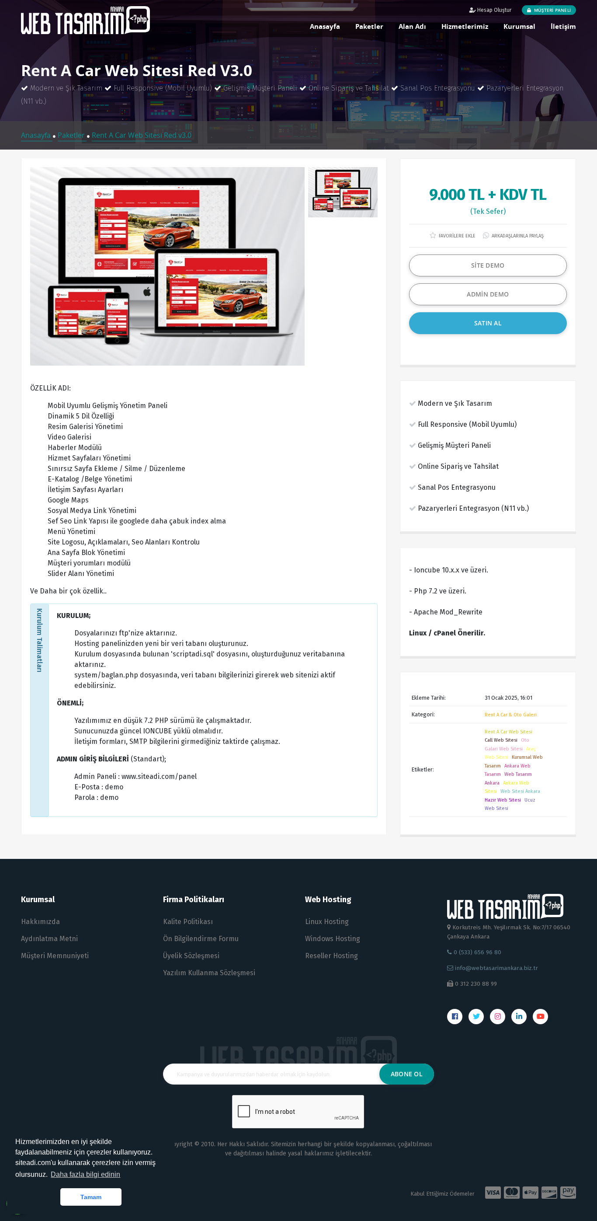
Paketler (369, 26)
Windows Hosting (332, 939)
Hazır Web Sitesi (503, 800)
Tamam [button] (90, 1196)
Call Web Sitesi (501, 740)
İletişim (563, 26)
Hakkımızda (40, 921)
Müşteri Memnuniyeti (55, 956)
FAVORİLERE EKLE (456, 236)
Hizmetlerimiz (464, 26)
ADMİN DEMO (488, 294)
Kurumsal (519, 26)
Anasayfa (325, 26)
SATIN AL (488, 323)
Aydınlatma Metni (49, 939)
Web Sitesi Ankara (520, 791)
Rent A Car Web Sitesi (508, 732)
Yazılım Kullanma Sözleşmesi (209, 973)
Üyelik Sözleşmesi (191, 956)
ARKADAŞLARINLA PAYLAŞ (517, 236)
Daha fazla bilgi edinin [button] (85, 1174)
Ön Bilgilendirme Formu (201, 939)
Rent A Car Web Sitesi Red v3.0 (141, 135)
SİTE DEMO (488, 265)
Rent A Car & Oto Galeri (511, 715)
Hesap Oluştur (493, 10)
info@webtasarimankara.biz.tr (496, 968)
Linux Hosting (327, 921)
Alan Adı (412, 26)
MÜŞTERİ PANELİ (552, 10)
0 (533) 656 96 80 (476, 952)
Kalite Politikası (188, 921)
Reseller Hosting (331, 956)
